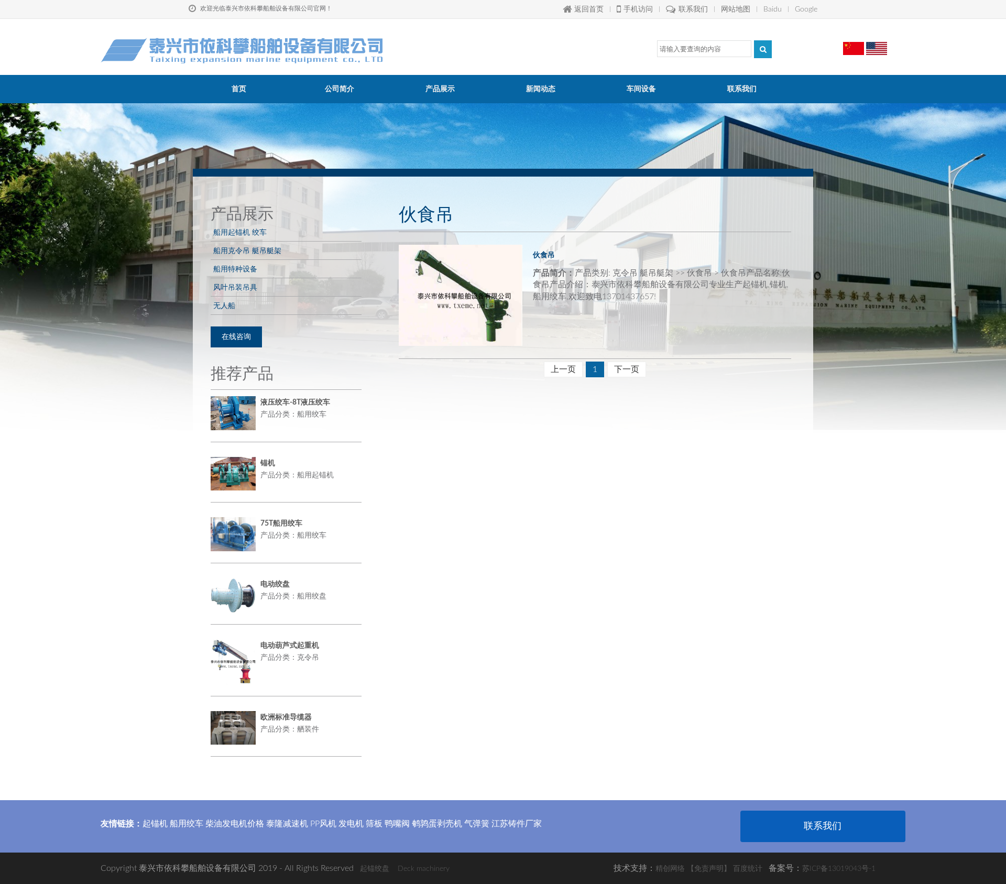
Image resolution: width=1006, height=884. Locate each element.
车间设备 (641, 89)
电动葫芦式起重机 (289, 645)
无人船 (224, 305)
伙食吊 (544, 254)
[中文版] (853, 44)
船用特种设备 (235, 269)
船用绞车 (186, 824)
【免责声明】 (709, 868)
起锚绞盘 (374, 868)
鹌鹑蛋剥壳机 (437, 824)
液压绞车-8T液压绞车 (295, 402)
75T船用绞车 (281, 523)
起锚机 (155, 824)
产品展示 (440, 89)
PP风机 (323, 824)
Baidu (772, 9)
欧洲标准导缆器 (286, 717)
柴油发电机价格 (234, 824)
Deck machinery (424, 868)
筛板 (374, 824)
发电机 (351, 824)
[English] (876, 44)
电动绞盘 (275, 584)
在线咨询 (236, 337)
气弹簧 (476, 824)
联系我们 (693, 9)
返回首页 (589, 9)
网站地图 (735, 9)
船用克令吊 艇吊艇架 (247, 250)
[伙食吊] (461, 295)
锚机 (267, 463)
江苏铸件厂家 (516, 824)
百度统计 (747, 868)
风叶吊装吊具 (235, 287)
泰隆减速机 (287, 824)
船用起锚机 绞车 (240, 232)
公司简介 (339, 89)
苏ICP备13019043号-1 (839, 868)
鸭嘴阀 (397, 824)
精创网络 (670, 868)
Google (806, 9)
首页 (239, 89)
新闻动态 (540, 89)
